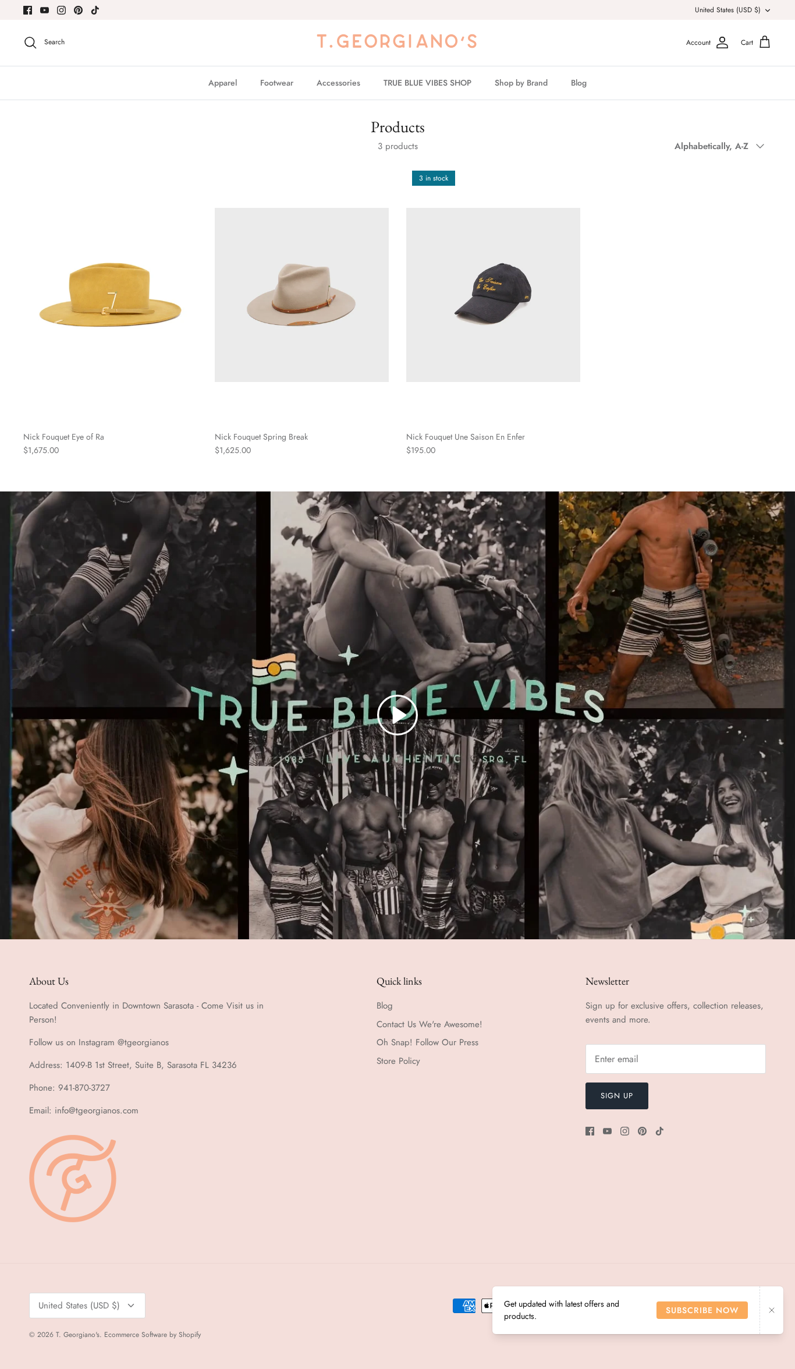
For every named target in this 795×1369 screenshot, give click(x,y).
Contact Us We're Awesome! (429, 1024)
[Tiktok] (95, 10)
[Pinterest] (78, 10)
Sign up (617, 1095)
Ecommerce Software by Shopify (152, 1334)
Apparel (222, 83)
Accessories (338, 83)
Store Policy (398, 1061)
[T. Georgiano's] (397, 42)
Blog (579, 83)
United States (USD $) (728, 10)
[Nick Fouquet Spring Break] (302, 295)
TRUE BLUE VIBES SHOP (427, 83)
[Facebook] (27, 10)
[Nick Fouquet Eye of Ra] (110, 295)
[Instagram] (61, 10)
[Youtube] (44, 10)
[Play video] (397, 715)
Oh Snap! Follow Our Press (427, 1042)
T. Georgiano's (78, 1334)
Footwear (276, 83)
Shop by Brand (521, 83)
